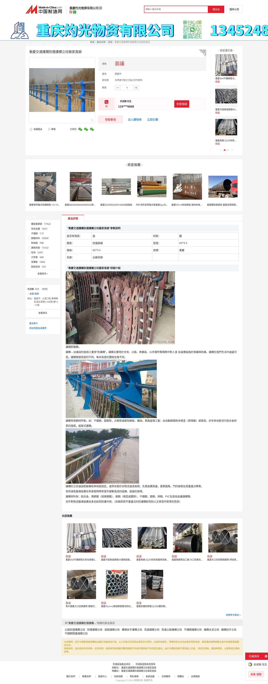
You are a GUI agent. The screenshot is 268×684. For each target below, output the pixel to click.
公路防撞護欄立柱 (75, 629)
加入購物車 (135, 119)
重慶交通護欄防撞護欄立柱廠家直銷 (138, 667)
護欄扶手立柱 (228, 629)
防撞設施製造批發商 (145, 664)
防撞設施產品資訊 (121, 664)
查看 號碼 (34, 293)
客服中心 (102, 676)
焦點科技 (138, 680)
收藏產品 (37, 129)
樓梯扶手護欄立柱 (132, 629)
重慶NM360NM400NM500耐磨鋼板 (82, 204)
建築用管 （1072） (40, 247)
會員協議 (150, 676)
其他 (110, 42)
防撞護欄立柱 (94, 629)
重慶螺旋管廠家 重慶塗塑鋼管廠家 (223, 204)
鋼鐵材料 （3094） (40, 238)
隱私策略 (134, 676)
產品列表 (101, 42)
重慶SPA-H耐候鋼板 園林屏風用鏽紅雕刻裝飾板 (194, 204)
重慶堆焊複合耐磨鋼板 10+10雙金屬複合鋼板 (51, 204)
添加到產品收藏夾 (38, 328)
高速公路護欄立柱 (172, 629)
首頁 (92, 42)
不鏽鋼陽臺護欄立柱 (76, 633)
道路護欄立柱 (112, 629)
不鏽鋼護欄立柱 (193, 629)
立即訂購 (152, 119)
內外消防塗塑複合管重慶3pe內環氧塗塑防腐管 (158, 204)
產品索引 (33, 323)
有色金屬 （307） (40, 228)
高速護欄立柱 (152, 629)
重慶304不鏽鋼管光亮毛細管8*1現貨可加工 (236, 78)
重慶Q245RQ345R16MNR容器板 (116, 204)
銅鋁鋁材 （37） (39, 266)
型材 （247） (37, 252)
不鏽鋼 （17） (38, 233)
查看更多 (43, 273)
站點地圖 (118, 676)
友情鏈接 (195, 676)
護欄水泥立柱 (211, 629)
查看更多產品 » (233, 614)
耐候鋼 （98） (38, 243)
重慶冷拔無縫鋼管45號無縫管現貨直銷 (234, 109)
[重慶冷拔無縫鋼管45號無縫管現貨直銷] (226, 96)
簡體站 (180, 676)
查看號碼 (181, 104)
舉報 (53, 129)
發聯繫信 (110, 119)
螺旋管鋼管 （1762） (41, 224)
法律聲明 (166, 676)
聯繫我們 (86, 676)
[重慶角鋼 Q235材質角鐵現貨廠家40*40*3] (226, 127)
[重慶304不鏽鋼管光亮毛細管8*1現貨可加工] (226, 65)
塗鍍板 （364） (38, 262)
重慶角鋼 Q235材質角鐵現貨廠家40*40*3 (236, 140)
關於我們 (70, 676)
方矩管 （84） (38, 257)
